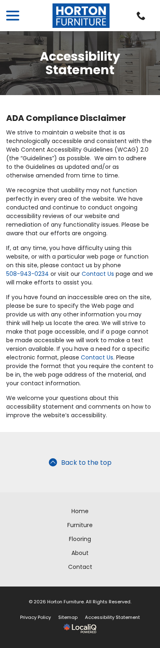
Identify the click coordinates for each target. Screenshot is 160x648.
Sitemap (68, 617)
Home (80, 511)
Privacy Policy (35, 617)
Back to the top (86, 462)
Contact (80, 567)
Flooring (80, 539)
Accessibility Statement (80, 63)
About (80, 553)
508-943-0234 (27, 274)
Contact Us (98, 274)
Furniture (80, 525)
